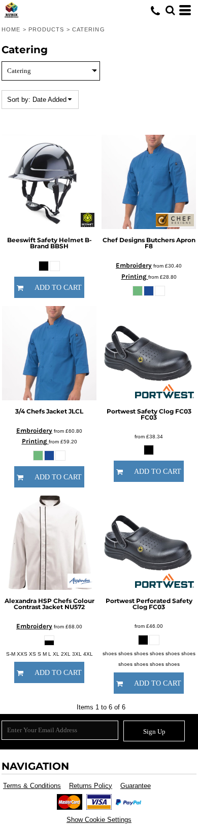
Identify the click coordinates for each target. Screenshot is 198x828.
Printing (134, 276)
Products (46, 29)
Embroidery (134, 265)
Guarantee (135, 785)
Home (11, 29)
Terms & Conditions (32, 785)
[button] (170, 10)
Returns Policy (90, 785)
